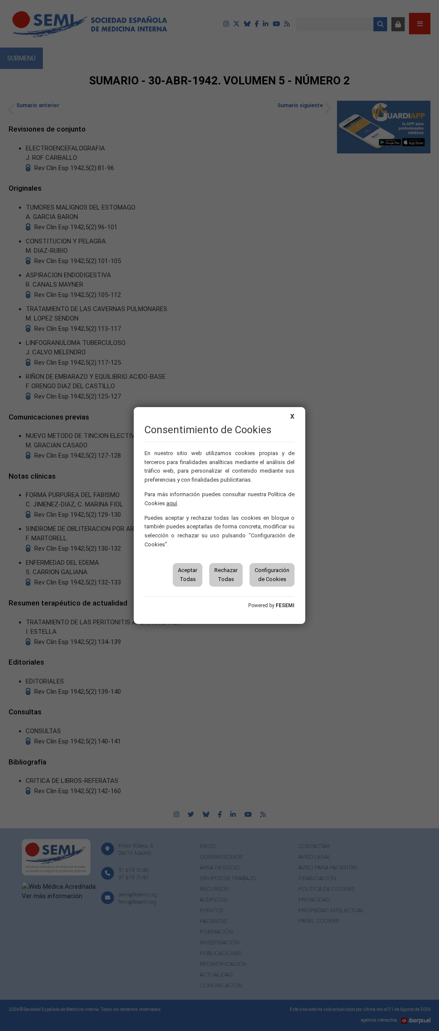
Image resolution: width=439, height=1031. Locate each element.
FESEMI (285, 605)
